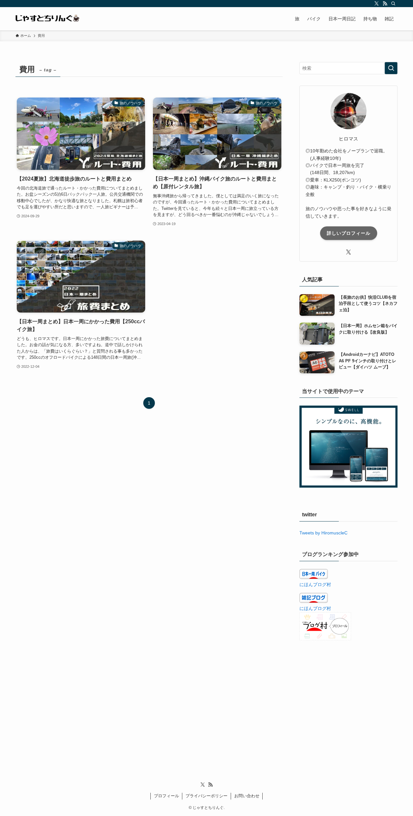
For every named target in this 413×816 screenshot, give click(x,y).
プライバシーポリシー (206, 795)
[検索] (393, 3)
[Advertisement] (348, 694)
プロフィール (166, 795)
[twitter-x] (376, 3)
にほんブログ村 (315, 584)
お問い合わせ (246, 795)
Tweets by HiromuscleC (323, 532)
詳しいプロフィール (348, 233)
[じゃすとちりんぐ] (47, 18)
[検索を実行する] (391, 68)
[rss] (385, 3)
